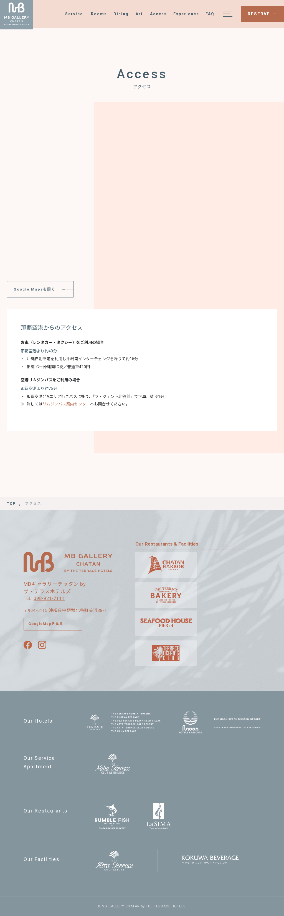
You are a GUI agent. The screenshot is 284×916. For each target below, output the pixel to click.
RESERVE (259, 13)
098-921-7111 (49, 598)
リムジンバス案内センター (66, 404)
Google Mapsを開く (34, 289)
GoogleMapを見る (45, 624)
